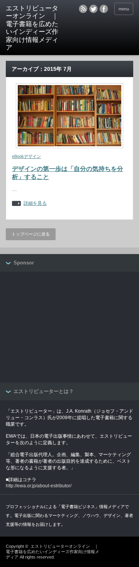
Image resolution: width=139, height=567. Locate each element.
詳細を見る (35, 203)
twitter (93, 9)
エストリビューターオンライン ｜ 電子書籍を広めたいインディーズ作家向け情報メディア (33, 28)
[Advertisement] (64, 327)
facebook (104, 9)
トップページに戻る (31, 234)
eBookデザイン (26, 156)
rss (83, 9)
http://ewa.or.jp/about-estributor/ (38, 485)
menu (124, 9)
